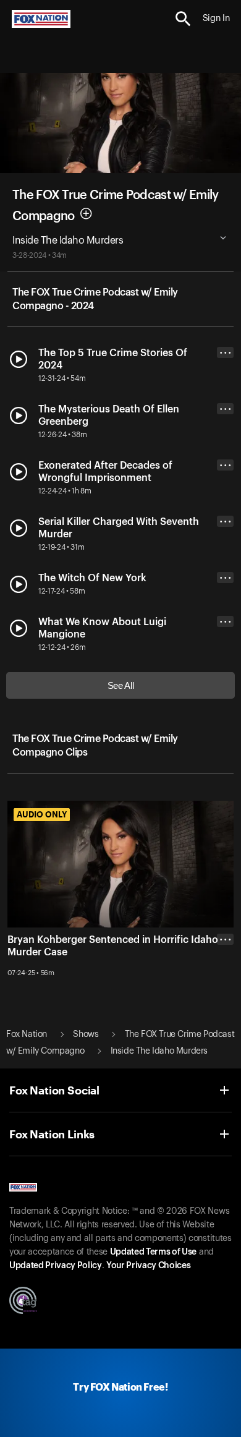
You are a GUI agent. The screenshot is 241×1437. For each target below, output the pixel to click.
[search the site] (183, 19)
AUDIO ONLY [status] (42, 814)
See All (121, 685)
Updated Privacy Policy (55, 1265)
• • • (225, 352)
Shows (85, 1034)
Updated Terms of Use (153, 1252)
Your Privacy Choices (148, 1265)
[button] (183, 19)
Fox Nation (26, 1034)
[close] (225, 988)
